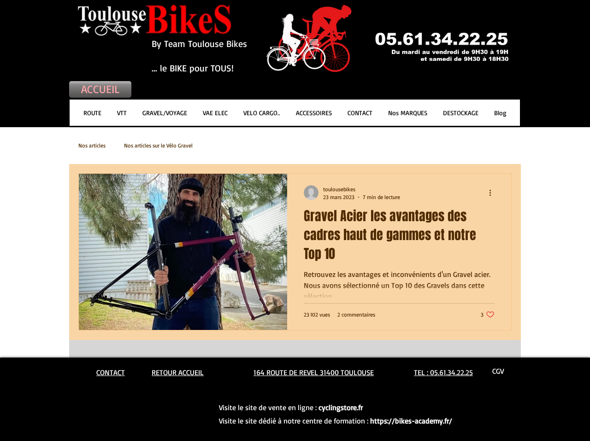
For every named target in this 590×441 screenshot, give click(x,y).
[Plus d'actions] (493, 192)
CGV (498, 371)
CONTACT (110, 372)
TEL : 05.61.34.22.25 (443, 372)
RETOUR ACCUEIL (178, 372)
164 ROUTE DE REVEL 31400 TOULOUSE (314, 372)
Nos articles (92, 145)
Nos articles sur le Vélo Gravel (158, 145)
